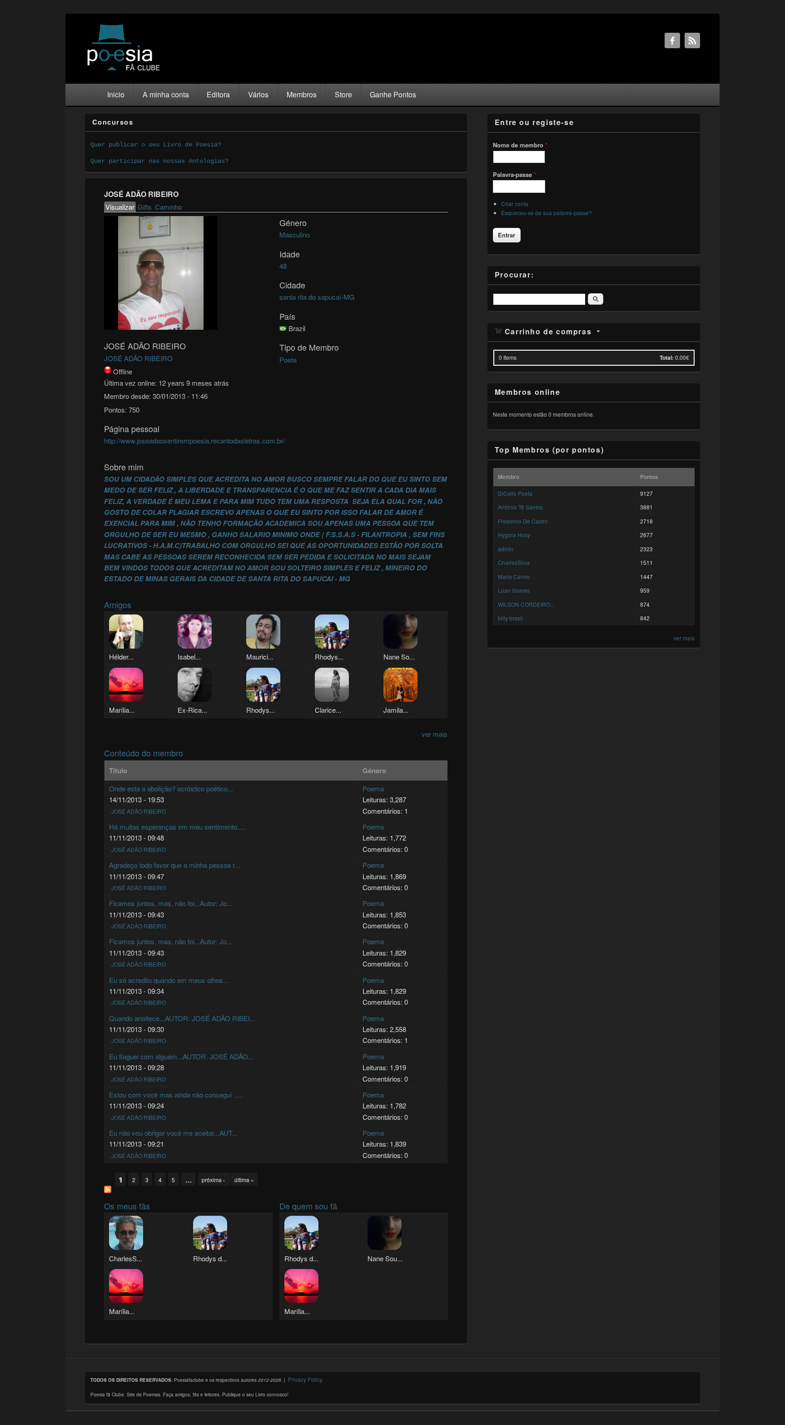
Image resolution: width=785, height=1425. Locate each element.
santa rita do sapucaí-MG (317, 297)
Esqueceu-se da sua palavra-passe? (546, 213)
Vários (258, 94)
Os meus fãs (127, 1206)
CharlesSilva (514, 562)
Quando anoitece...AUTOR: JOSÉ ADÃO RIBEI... (182, 1018)
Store (343, 94)
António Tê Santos (520, 507)
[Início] (123, 70)
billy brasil (510, 618)
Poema (373, 788)
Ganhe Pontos (393, 94)
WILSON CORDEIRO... (526, 604)
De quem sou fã (308, 1206)
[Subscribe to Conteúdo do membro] (107, 1190)
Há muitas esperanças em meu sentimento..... (177, 826)
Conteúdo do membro (143, 753)
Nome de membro (520, 145)
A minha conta (166, 94)
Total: (667, 357)
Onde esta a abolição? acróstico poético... (171, 788)
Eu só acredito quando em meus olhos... (169, 980)
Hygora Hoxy (514, 535)
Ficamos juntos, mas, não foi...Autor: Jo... (170, 903)
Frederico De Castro (523, 521)
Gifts (145, 206)
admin (505, 549)
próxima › (214, 1179)
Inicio (115, 94)
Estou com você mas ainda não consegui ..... (176, 1094)
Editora (218, 94)
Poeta (288, 359)
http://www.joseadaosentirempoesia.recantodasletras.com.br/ (194, 440)
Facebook (672, 40)
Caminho (168, 206)
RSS (692, 40)
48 (283, 266)
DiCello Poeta (515, 493)
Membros (302, 94)
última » (244, 1179)
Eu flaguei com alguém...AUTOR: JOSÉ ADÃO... (181, 1056)
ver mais (434, 734)
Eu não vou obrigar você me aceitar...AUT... (173, 1133)
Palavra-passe (514, 174)
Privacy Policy (305, 1379)
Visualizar (120, 206)
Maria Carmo (514, 576)
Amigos (117, 604)
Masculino (294, 234)
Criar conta (514, 203)
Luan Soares (514, 590)
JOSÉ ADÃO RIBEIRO (138, 358)
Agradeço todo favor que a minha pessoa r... (174, 865)
